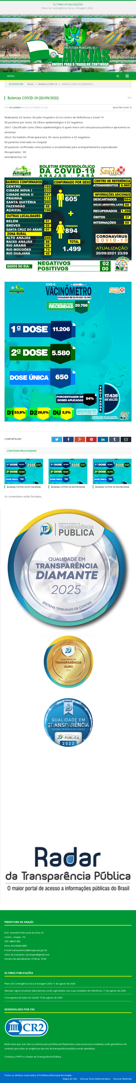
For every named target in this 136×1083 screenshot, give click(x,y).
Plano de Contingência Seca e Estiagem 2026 (28, 983)
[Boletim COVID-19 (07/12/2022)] (23, 471)
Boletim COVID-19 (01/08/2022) (112, 486)
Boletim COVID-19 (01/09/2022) (68, 486)
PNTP (19, 1056)
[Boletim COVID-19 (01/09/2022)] (68, 471)
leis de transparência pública (60, 1048)
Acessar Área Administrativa (95, 1078)
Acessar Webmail (122, 1078)
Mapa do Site (70, 1078)
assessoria (87, 1044)
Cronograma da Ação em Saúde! (21, 997)
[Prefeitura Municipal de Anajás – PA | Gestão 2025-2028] (68, 43)
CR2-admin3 (15, 107)
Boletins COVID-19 (122, 107)
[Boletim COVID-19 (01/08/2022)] (112, 471)
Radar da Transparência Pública (44, 1056)
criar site (26, 1044)
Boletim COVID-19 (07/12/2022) (24, 486)
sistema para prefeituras (48, 1044)
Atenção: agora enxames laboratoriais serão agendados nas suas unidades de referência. (67, 8)
